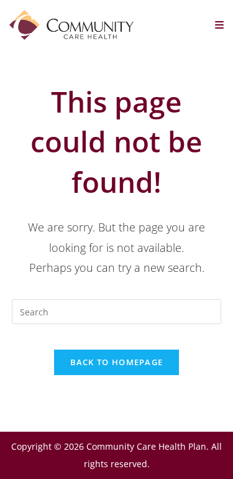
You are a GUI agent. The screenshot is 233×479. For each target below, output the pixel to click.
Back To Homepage (116, 362)
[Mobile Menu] (219, 25)
